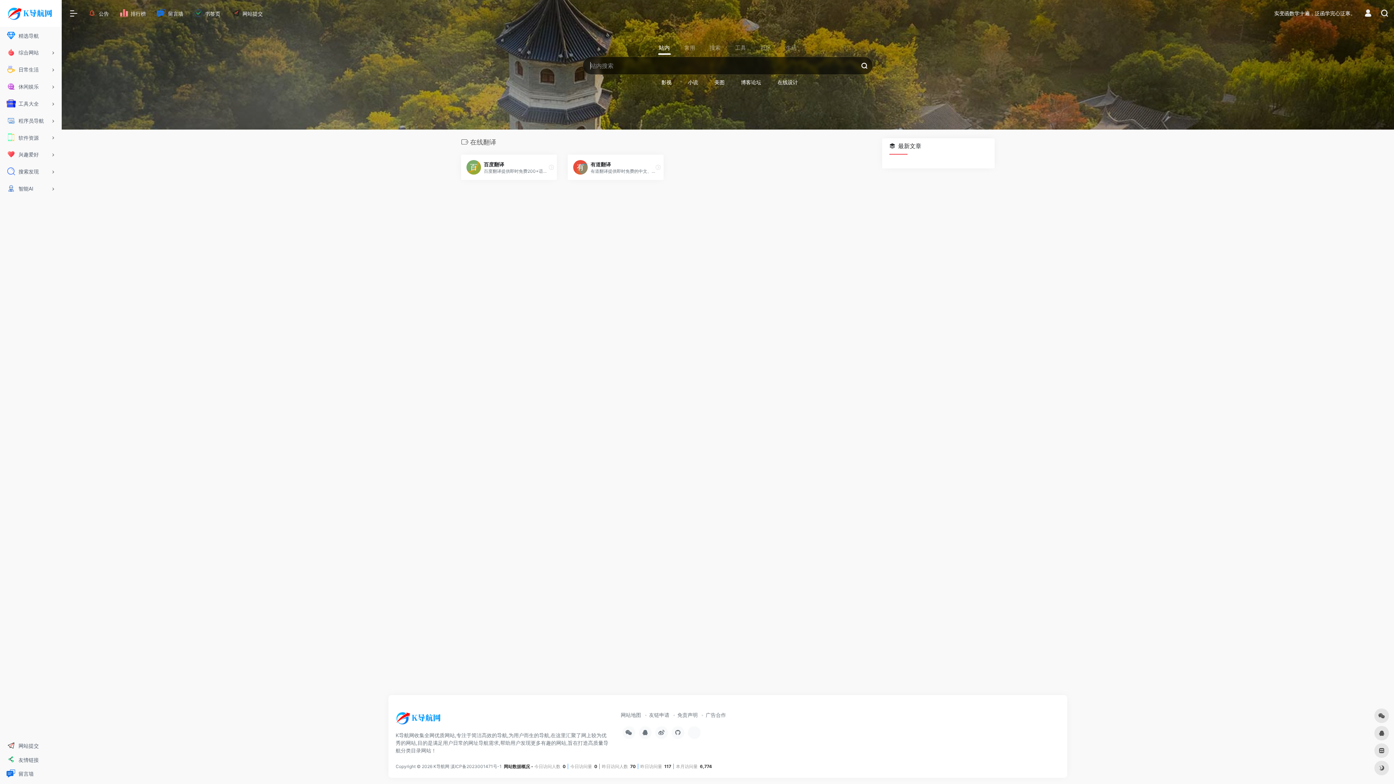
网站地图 (631, 715)
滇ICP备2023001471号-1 (477, 766)
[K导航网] (419, 720)
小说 (693, 82)
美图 (719, 82)
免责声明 (687, 715)
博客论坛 (751, 82)
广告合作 (716, 715)
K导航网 (441, 766)
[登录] (1368, 14)
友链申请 (659, 715)
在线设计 (788, 82)
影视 (666, 82)
